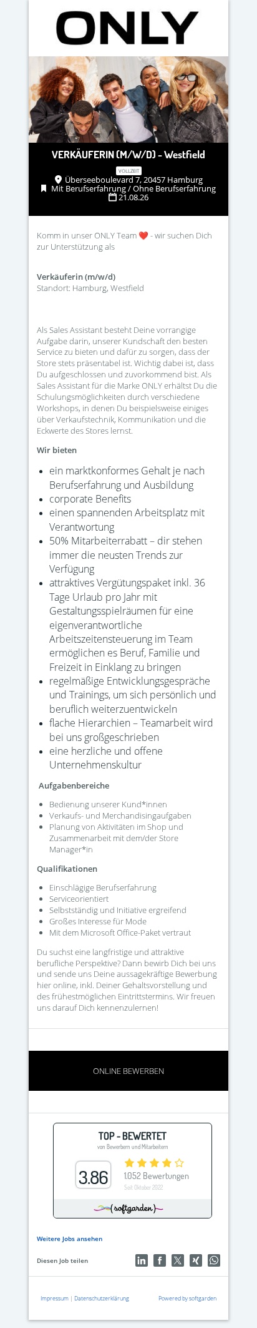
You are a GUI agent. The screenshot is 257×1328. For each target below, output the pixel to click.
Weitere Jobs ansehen (69, 1238)
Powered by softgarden (187, 1298)
